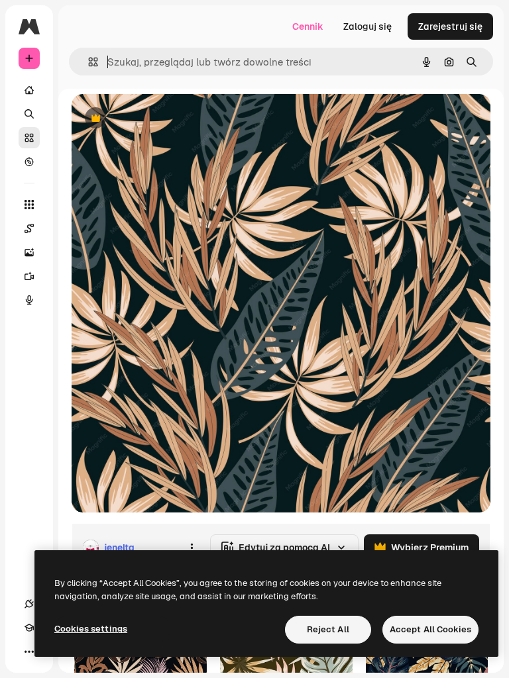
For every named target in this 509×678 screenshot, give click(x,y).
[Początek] (29, 90)
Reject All (328, 629)
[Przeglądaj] (29, 161)
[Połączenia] (29, 603)
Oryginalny (163, 119)
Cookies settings (90, 628)
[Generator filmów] (29, 276)
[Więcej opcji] (191, 547)
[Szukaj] (29, 113)
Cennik (307, 26)
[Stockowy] (29, 137)
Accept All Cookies (430, 629)
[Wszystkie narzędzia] (29, 204)
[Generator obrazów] (29, 252)
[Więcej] (29, 651)
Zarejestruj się (450, 26)
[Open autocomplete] (88, 62)
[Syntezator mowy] (29, 300)
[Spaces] (29, 228)
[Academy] (29, 627)
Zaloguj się (367, 26)
